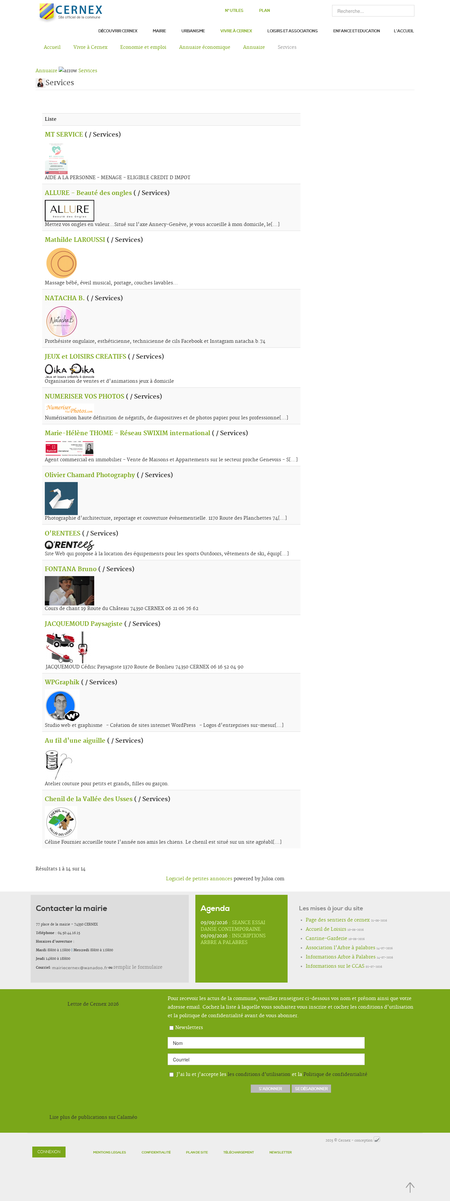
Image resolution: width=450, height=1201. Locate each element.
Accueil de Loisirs (320, 930)
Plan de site (197, 1152)
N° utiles (234, 10)
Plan (264, 10)
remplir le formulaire (131, 967)
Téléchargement (238, 1152)
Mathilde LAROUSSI (75, 240)
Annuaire (46, 71)
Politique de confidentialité (335, 1075)
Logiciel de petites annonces (199, 879)
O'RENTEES (62, 533)
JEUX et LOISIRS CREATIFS (85, 357)
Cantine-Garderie (321, 939)
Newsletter (280, 1152)
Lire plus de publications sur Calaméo (93, 1117)
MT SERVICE (64, 135)
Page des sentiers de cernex (329, 921)
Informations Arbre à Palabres (331, 957)
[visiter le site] (377, 1141)
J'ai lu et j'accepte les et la (271, 1075)
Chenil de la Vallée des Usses (88, 799)
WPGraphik (62, 682)
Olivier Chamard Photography (90, 475)
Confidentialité (156, 1152)
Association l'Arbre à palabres (330, 948)
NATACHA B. (65, 298)
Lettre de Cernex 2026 (93, 1004)
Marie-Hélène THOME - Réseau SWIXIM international (127, 433)
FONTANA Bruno (71, 569)
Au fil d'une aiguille (75, 741)
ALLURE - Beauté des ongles (88, 193)
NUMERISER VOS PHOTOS (84, 397)
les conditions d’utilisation (259, 1075)
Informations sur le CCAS (327, 967)
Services (87, 71)
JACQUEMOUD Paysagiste (84, 624)
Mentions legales (109, 1152)
